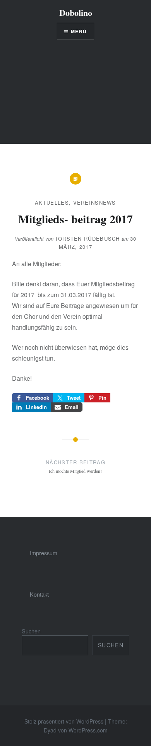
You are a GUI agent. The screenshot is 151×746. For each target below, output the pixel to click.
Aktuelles (52, 202)
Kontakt (39, 594)
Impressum (43, 553)
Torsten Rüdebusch (87, 238)
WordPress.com (88, 730)
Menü (79, 31)
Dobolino (75, 12)
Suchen (31, 631)
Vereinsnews (94, 202)
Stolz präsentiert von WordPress (63, 721)
